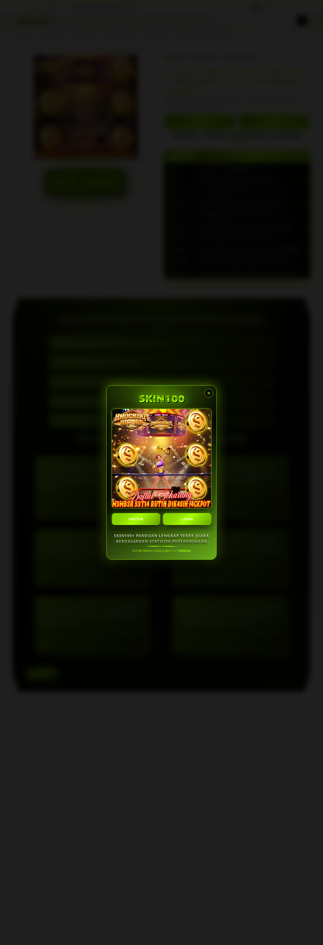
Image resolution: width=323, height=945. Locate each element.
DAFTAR (136, 519)
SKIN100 (184, 551)
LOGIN (187, 519)
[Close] (209, 393)
